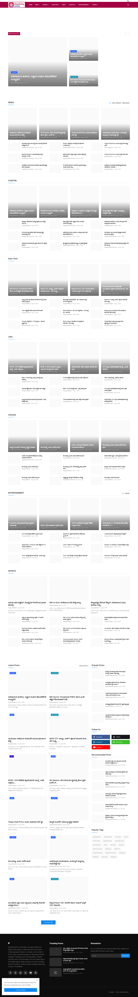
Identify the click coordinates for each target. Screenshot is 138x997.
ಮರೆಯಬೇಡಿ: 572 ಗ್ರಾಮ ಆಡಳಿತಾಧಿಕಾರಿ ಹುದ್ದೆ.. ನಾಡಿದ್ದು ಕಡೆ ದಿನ (116, 400)
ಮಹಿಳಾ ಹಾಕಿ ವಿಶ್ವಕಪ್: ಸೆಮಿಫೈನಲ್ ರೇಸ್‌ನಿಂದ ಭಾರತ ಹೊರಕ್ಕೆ (27, 603)
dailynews (108, 849)
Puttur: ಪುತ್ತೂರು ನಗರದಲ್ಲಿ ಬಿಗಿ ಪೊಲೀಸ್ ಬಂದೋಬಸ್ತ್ (73, 144)
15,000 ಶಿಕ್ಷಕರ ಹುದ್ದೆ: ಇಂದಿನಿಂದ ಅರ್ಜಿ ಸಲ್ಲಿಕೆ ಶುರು (75, 377)
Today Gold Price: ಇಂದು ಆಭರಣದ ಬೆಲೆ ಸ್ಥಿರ (84, 134)
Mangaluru (122, 853)
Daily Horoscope (97, 849)
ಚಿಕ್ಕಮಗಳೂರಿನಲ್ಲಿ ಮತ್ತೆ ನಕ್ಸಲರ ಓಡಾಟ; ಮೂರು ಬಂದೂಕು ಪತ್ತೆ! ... (75, 959)
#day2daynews (107, 841)
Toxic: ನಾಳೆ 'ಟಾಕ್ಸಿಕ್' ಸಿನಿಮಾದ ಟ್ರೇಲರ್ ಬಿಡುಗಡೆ (75, 555)
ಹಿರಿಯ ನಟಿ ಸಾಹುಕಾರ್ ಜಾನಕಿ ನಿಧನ (52, 525)
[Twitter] (15, 973)
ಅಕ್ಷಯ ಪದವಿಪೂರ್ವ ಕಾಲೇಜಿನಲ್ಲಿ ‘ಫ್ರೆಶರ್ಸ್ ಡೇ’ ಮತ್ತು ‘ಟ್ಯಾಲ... (116, 773)
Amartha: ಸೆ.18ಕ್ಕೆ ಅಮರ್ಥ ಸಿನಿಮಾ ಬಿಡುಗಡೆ (115, 555)
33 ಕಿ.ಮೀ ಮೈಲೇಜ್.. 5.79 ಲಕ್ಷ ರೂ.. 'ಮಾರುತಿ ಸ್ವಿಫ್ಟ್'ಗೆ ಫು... (33, 322)
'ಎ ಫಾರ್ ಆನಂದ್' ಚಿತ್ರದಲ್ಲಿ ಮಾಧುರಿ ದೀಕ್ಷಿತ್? (115, 534)
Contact (111, 992)
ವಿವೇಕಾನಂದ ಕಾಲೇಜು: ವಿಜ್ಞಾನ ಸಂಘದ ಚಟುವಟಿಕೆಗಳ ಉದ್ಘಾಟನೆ (81, 55)
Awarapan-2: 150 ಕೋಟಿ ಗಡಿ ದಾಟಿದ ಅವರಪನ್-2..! (115, 524)
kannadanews (97, 845)
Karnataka (118, 837)
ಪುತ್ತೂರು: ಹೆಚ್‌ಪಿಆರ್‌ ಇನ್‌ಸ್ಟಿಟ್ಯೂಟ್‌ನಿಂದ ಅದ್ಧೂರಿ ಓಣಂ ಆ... (34, 222)
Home (30, 5)
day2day (121, 845)
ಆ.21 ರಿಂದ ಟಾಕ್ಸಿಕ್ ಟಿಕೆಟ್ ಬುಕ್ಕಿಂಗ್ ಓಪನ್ (32, 534)
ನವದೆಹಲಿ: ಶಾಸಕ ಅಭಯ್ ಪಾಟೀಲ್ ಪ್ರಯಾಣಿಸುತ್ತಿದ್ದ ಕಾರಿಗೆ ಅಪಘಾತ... (34, 166)
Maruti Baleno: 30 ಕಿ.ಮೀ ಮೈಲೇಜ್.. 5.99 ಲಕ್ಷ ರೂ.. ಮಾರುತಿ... (75, 311)
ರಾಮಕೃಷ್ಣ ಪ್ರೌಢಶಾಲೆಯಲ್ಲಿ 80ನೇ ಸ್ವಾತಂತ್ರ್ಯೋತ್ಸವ (117, 704)
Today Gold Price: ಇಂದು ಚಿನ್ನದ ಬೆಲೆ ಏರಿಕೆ (116, 154)
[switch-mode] (128, 1)
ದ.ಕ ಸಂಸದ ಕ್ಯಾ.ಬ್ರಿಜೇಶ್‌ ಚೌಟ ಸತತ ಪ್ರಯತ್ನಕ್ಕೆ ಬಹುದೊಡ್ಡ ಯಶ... (33, 233)
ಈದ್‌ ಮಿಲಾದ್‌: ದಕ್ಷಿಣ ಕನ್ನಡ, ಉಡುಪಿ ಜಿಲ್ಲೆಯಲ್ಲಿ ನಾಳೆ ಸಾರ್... (74, 155)
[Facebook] (10, 973)
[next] (128, 33)
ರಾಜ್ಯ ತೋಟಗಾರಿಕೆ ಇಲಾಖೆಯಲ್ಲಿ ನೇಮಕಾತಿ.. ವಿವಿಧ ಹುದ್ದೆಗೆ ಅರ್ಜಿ (34, 400)
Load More (47, 922)
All (110, 103)
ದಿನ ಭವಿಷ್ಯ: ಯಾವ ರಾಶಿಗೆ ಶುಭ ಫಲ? (31, 477)
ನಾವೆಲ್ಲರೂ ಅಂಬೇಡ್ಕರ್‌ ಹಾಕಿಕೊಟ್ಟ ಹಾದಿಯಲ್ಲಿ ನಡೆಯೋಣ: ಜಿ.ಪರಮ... (115, 166)
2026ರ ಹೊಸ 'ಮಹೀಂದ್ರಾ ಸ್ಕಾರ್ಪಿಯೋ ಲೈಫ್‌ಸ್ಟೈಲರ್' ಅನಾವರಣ (113, 322)
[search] (128, 4)
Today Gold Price (97, 853)
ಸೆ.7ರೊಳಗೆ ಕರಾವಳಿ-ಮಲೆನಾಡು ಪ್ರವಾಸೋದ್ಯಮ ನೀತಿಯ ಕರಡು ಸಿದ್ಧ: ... (74, 166)
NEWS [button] (36, 5)
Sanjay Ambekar (15, 82)
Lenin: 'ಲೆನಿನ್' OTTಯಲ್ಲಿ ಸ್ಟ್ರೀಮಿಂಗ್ (72, 544)
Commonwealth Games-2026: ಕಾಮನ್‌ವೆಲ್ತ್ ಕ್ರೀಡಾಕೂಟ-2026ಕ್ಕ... (73, 640)
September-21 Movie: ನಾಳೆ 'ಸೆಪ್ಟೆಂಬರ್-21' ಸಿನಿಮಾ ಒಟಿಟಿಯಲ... (34, 545)
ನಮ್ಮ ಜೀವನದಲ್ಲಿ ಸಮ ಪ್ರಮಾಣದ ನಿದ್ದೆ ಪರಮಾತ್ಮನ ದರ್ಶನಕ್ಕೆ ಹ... (117, 716)
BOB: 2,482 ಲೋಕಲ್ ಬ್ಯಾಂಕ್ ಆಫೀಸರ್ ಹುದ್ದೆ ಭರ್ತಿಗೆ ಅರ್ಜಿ (51, 368)
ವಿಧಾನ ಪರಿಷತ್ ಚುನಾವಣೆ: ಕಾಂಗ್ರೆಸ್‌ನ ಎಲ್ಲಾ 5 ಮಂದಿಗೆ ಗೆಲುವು (116, 805)
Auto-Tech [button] (55, 5)
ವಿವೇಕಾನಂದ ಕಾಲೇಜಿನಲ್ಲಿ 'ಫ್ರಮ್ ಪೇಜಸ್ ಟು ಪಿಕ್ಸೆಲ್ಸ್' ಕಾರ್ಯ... (34, 244)
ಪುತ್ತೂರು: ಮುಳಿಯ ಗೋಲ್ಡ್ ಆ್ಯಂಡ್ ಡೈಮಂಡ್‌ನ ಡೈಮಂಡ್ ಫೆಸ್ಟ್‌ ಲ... (116, 816)
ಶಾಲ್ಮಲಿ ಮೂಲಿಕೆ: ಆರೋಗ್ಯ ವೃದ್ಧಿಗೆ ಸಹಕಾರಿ (22, 447)
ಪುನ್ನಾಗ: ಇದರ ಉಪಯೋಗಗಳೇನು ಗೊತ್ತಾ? (114, 466)
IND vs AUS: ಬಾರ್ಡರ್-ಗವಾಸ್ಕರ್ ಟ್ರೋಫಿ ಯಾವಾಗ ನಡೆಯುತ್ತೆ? (32, 640)
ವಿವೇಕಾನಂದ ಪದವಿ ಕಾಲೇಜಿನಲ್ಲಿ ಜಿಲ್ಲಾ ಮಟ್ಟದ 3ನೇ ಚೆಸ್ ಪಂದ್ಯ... (116, 244)
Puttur (126, 837)
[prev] (125, 33)
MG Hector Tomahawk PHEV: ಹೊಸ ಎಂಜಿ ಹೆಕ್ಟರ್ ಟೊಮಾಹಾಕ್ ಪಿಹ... (82, 81)
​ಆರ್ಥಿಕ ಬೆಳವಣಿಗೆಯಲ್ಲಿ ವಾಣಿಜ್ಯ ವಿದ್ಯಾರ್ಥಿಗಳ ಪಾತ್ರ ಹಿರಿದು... (117, 783)
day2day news (108, 837)
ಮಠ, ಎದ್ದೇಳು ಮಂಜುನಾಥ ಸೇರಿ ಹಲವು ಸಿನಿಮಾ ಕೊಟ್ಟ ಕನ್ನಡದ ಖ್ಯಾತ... (75, 949)
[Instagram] (20, 973)
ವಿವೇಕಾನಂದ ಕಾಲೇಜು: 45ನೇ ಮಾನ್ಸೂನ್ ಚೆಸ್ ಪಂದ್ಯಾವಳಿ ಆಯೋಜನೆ (115, 222)
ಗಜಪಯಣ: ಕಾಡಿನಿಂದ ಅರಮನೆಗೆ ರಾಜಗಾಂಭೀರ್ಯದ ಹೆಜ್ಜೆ (20, 134)
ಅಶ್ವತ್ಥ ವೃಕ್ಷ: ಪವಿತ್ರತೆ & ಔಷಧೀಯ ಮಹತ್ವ (73, 477)
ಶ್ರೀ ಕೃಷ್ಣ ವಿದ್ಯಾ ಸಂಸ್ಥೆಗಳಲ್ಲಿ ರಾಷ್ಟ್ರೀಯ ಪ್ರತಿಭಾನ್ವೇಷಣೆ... (75, 243)
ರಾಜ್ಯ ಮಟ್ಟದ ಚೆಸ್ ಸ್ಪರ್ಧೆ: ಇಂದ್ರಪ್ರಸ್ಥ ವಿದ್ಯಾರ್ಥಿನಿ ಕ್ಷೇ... (113, 212)
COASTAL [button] (45, 5)
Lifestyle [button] (72, 5)
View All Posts (83, 666)
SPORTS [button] (94, 5)
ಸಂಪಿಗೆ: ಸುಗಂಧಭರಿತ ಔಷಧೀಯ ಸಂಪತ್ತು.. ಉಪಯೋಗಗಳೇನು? (32, 456)
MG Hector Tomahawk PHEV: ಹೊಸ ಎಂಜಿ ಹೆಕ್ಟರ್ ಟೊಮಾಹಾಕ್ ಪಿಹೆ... (22, 290)
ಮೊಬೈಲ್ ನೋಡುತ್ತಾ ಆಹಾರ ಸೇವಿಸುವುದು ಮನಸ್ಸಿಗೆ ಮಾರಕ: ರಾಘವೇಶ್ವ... (115, 672)
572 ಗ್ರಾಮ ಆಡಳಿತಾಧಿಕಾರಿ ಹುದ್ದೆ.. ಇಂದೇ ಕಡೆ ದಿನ (115, 368)
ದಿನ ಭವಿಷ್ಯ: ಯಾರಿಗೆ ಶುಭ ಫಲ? (112, 477)
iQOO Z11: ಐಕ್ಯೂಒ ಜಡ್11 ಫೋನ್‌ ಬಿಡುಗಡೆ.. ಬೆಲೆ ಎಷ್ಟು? (116, 300)
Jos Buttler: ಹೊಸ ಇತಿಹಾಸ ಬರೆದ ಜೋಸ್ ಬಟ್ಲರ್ (117, 628)
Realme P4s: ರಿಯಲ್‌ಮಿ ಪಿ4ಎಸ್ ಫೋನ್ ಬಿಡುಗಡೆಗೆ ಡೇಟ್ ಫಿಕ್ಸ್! (115, 311)
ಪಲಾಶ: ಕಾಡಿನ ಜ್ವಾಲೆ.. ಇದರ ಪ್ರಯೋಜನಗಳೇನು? (116, 456)
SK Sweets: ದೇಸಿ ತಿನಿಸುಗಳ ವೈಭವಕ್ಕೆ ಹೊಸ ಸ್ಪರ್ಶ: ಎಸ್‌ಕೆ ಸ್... (53, 134)
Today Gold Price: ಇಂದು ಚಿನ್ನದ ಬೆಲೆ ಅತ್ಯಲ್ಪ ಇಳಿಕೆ (116, 144)
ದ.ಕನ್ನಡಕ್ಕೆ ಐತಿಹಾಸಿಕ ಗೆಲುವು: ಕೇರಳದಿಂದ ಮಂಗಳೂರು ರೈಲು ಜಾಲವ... (115, 683)
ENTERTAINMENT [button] (83, 5)
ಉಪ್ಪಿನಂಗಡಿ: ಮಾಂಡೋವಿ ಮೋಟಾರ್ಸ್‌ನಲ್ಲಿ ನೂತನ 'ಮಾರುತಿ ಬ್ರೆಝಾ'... (34, 300)
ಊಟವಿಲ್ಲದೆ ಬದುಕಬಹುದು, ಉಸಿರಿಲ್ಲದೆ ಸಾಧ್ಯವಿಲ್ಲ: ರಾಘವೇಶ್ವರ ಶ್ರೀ (115, 134)
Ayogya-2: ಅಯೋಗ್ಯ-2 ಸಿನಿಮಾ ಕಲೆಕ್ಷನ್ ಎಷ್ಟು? (116, 544)
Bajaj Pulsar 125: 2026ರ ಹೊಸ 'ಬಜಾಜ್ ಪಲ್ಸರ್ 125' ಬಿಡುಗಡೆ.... (83, 290)
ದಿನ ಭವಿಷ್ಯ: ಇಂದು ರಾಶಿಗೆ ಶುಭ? (51, 447)
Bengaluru (114, 857)
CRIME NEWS (125, 103)
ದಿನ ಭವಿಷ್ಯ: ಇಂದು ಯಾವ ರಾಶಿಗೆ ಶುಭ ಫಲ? (114, 446)
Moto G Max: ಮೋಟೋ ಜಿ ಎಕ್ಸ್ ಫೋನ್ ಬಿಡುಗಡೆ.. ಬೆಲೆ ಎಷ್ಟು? (73, 322)
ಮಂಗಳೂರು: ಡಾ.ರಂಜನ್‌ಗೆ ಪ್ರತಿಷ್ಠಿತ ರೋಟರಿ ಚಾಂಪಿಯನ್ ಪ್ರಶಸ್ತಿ (115, 233)
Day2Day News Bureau (109, 137)
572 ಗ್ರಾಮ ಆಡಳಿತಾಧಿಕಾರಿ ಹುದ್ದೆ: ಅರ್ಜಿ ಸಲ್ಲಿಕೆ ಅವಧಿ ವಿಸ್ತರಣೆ (115, 389)
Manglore (95, 857)
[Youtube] (30, 973)
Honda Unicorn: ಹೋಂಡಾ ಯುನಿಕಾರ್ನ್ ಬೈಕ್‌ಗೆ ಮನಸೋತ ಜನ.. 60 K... (115, 288)
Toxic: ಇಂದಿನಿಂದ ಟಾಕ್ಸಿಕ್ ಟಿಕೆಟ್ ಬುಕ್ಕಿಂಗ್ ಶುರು (82, 524)
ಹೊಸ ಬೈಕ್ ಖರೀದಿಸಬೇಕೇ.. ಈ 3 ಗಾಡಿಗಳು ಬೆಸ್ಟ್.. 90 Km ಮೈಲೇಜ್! (75, 300)
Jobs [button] (63, 5)
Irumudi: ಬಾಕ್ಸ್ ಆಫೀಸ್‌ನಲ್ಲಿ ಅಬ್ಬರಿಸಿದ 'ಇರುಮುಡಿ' (22, 524)
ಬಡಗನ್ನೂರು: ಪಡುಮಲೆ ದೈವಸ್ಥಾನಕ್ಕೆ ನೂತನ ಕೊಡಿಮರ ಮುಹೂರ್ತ (115, 794)
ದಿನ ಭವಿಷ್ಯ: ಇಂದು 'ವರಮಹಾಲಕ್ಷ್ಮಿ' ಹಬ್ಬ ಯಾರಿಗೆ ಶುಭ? (74, 467)
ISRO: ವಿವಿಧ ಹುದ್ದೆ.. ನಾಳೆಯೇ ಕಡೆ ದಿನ (113, 377)
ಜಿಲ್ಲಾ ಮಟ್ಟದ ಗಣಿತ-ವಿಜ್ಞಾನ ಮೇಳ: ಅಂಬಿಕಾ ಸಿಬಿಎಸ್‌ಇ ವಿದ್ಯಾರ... (73, 222)
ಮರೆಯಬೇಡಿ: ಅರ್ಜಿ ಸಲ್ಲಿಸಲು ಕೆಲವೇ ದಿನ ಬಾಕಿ (84, 368)
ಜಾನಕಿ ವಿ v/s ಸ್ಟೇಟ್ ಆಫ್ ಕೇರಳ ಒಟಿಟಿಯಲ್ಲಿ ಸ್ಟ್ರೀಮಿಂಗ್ (74, 534)
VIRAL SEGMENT (116, 103)
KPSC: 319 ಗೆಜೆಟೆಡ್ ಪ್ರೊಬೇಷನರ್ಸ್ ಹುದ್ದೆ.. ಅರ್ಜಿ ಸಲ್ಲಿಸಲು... (21, 368)
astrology (113, 845)
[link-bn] (69, 95)
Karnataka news (119, 841)
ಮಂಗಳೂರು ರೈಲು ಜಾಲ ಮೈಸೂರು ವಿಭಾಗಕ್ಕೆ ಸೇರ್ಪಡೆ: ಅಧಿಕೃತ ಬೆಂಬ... (34, 144)
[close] (36, 980)
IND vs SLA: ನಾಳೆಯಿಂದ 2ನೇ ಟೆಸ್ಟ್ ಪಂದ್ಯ (65, 602)
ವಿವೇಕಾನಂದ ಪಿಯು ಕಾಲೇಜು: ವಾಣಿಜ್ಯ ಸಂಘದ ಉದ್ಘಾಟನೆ (52, 212)
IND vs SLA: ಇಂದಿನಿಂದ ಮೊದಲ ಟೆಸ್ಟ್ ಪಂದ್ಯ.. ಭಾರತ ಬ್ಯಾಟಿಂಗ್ (74, 618)
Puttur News (96, 841)
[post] (37, 61)
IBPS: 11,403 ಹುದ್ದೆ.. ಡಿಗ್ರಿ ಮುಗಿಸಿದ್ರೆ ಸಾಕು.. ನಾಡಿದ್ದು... (33, 378)
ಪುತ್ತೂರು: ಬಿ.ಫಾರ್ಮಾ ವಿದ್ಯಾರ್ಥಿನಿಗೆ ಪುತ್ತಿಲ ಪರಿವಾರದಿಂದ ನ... (84, 212)
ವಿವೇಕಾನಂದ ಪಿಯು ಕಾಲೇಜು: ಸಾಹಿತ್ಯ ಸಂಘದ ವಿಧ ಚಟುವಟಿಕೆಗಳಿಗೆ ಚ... (75, 233)
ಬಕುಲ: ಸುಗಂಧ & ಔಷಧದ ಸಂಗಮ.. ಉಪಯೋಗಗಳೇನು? (83, 446)
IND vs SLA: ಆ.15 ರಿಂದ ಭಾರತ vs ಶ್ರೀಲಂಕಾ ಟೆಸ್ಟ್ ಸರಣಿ (74, 629)
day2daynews (97, 837)
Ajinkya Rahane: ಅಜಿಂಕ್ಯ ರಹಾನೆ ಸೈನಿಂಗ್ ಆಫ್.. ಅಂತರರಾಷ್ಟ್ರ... (116, 640)
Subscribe (125, 956)
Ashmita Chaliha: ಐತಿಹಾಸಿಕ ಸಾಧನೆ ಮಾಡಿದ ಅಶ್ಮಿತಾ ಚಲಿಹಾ (33, 629)
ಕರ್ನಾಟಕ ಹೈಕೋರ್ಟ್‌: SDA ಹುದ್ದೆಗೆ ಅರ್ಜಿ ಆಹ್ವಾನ (34, 388)
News (105, 845)
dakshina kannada (111, 853)
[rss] (36, 973)
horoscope (105, 857)
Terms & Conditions (122, 992)
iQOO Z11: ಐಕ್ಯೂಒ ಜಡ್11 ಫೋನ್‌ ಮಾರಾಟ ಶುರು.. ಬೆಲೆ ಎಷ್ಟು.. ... (52, 290)
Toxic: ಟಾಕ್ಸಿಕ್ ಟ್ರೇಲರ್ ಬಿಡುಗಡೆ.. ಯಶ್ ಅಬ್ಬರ (33, 555)
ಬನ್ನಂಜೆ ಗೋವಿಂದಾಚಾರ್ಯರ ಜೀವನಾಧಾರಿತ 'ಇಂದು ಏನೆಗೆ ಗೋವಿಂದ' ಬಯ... (116, 694)
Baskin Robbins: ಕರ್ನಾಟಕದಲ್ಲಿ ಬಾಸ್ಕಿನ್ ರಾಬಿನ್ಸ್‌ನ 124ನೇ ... (32, 155)
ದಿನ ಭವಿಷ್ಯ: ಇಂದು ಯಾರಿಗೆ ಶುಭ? (30, 466)
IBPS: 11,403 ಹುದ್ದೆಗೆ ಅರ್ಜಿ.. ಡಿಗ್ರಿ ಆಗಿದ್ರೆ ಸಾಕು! (75, 388)
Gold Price (117, 849)
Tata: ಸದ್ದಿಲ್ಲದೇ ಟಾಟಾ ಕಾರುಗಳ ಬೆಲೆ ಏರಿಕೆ (32, 310)
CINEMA (127, 493)
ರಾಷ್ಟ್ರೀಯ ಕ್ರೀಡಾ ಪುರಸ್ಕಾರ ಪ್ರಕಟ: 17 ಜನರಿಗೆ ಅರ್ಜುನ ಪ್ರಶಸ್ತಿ (32, 618)
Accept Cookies (20, 990)
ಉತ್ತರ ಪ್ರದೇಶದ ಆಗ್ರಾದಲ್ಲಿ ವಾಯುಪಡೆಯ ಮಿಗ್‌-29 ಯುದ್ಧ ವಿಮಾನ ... (74, 970)
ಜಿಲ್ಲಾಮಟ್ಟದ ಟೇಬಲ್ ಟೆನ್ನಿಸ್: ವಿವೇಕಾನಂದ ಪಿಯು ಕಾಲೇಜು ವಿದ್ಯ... (108, 603)
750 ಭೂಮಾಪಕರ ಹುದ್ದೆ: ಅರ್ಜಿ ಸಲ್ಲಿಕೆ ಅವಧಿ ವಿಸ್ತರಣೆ (75, 399)
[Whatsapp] (25, 973)
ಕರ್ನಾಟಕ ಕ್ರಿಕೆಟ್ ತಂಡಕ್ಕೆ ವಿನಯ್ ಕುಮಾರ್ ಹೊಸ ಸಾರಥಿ (115, 618)
